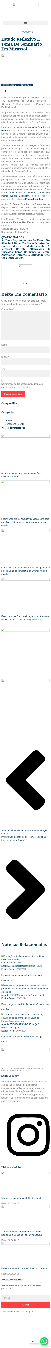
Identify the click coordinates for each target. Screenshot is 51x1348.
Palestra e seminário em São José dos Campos (24, 1268)
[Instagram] (28, 1158)
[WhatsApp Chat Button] (44, 1341)
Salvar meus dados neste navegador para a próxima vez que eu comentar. (22, 385)
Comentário (7, 309)
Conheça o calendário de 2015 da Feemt (21, 1198)
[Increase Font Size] (5, 90)
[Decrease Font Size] (13, 90)
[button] (25, 23)
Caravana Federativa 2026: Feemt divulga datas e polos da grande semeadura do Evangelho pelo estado (25, 570)
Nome (5, 345)
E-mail (5, 357)
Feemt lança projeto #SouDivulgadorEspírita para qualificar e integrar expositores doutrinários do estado (25, 522)
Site (3, 369)
